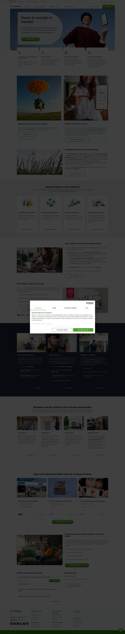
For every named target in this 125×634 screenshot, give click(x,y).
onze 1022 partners (40, 315)
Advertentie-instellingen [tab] (71, 308)
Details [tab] (54, 308)
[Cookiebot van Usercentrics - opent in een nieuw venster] (87, 303)
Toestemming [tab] (38, 308)
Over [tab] (87, 308)
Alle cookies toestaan (83, 330)
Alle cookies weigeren (62, 330)
